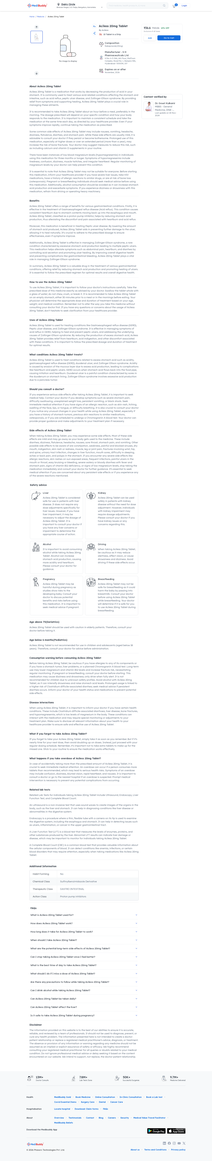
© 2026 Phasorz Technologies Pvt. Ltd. (45, 1150)
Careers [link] (112, 1118)
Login (184, 5)
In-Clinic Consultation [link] (131, 1097)
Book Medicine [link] (83, 1097)
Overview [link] (59, 1118)
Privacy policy (178, 1149)
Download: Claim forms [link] (86, 1109)
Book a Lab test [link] (154, 1097)
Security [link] (124, 1118)
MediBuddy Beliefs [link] (63, 1122)
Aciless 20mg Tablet (56, 17)
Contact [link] (90, 1118)
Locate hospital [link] (62, 1109)
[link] (37, 5)
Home (31, 17)
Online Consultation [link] (105, 1097)
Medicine (40, 17)
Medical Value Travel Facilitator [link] (149, 1118)
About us (135, 1149)
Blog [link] (101, 1118)
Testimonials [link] (75, 1118)
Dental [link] (102, 1102)
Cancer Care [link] (116, 1102)
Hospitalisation (34, 1109)
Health (29, 1097)
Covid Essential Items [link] (65, 1102)
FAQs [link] (105, 1109)
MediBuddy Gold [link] (62, 1097)
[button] (174, 5)
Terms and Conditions (155, 1149)
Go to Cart (169, 38)
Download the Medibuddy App (41, 1129)
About (29, 1118)
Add (150, 38)
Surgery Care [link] (87, 1102)
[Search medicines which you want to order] (164, 5)
